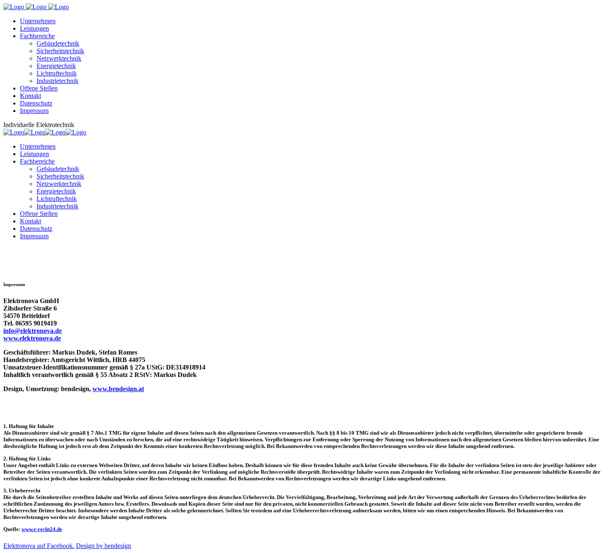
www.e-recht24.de (42, 529)
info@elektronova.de (32, 330)
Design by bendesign (103, 545)
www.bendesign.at (118, 388)
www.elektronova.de (32, 338)
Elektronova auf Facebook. (38, 545)
